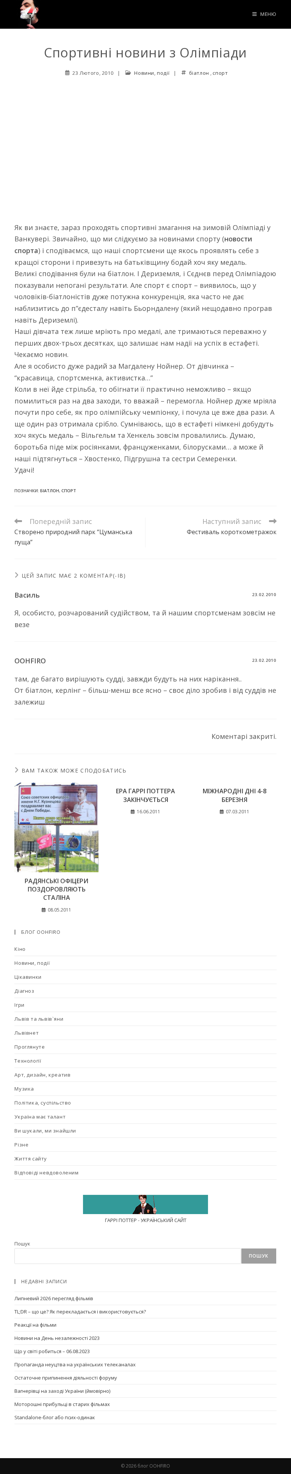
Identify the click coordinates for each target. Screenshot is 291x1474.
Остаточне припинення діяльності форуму (65, 1377)
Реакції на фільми (35, 1324)
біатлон (199, 73)
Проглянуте (29, 1046)
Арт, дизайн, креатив (42, 1074)
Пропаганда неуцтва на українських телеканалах (75, 1364)
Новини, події (151, 73)
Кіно (19, 949)
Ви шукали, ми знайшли (45, 1130)
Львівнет (26, 1032)
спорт (220, 73)
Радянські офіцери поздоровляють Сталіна (56, 889)
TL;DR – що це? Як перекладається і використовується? (80, 1311)
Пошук (22, 1243)
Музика (24, 1088)
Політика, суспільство (42, 1102)
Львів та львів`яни (38, 1018)
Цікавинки (27, 976)
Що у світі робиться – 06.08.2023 (52, 1351)
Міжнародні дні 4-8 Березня (234, 795)
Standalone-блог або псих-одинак (54, 1417)
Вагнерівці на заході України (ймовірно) (62, 1390)
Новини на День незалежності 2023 (57, 1338)
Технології (27, 1060)
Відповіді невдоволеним (46, 1172)
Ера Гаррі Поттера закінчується (145, 795)
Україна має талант (40, 1116)
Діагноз (24, 990)
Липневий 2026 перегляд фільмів (53, 1298)
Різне (21, 1144)
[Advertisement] (145, 140)
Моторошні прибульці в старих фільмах (62, 1404)
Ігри (19, 1004)
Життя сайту (30, 1158)
